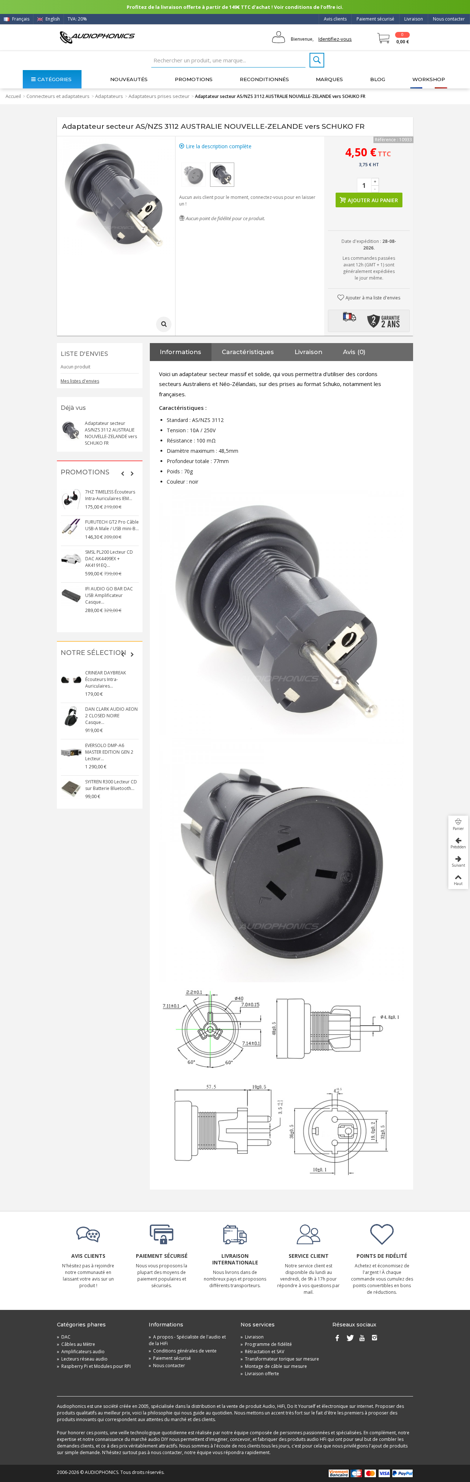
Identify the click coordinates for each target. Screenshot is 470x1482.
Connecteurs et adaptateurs (58, 96)
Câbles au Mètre (76, 1344)
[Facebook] (337, 1338)
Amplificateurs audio (81, 1351)
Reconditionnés (264, 79)
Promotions (194, 79)
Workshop (428, 79)
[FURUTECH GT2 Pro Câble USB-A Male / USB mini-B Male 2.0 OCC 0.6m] (71, 529)
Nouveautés (129, 79)
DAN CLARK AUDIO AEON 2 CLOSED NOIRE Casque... (111, 715)
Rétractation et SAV (262, 1351)
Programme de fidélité (266, 1344)
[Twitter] (349, 1338)
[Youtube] (362, 1338)
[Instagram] (374, 1338)
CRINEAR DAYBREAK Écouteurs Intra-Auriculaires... (105, 679)
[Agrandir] (163, 324)
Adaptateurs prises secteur (159, 96)
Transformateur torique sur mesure (280, 1359)
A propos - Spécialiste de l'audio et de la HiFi (187, 1340)
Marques (329, 79)
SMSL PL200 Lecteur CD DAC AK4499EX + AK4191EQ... (109, 558)
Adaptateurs (109, 96)
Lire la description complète (218, 146)
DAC (63, 1337)
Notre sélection (93, 653)
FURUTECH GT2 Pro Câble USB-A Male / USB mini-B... (112, 525)
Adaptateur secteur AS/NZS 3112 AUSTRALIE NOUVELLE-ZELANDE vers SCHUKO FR (111, 433)
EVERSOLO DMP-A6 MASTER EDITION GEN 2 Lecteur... (109, 752)
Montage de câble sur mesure (274, 1366)
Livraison (413, 19)
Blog (377, 79)
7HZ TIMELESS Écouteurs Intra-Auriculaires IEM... (110, 495)
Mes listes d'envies (80, 381)
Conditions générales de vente (183, 1351)
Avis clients (335, 19)
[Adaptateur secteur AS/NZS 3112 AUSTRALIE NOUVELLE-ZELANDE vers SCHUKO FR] (193, 175)
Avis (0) (354, 352)
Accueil (13, 96)
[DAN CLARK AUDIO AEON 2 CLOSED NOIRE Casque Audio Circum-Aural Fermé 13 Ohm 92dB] (71, 716)
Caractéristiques (248, 352)
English (52, 19)
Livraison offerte (260, 1373)
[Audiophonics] (97, 37)
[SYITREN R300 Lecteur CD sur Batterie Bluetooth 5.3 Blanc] (71, 789)
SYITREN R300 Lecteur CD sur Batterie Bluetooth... (111, 785)
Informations (180, 352)
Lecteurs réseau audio (82, 1359)
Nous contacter (449, 19)
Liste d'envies (84, 353)
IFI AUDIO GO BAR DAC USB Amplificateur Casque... (109, 595)
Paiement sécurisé (375, 19)
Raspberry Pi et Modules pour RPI (94, 1366)
